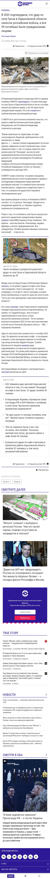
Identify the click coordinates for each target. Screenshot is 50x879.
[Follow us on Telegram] (25, 857)
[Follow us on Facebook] (3, 857)
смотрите (5, 372)
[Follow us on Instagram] (20, 857)
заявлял (5, 220)
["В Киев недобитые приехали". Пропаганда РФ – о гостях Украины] (25, 785)
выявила (26, 345)
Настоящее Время (8, 36)
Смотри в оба (13, 755)
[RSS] (30, 857)
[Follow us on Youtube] (14, 857)
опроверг (14, 307)
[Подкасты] (36, 857)
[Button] (18, 46)
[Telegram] (25, 876)
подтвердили (23, 101)
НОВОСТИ (9, 695)
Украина (5, 10)
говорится (34, 110)
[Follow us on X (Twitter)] (9, 857)
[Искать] (39, 876)
